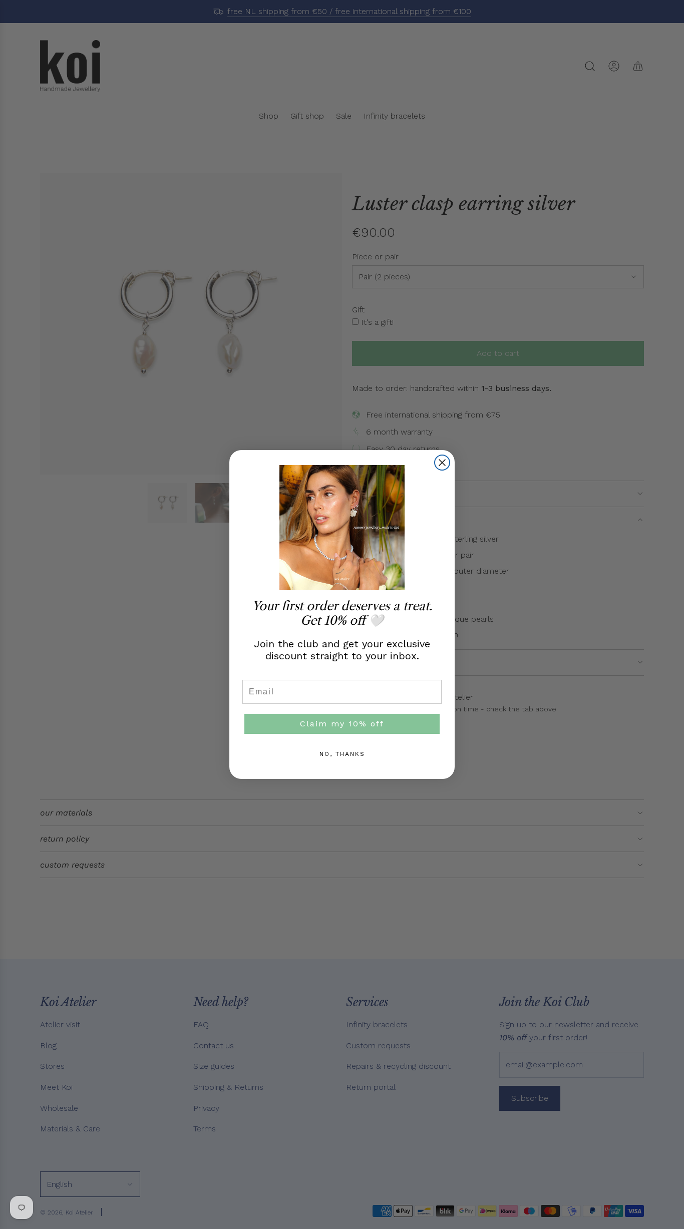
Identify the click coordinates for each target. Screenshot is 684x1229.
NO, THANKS (342, 753)
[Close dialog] (442, 462)
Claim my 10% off (342, 723)
